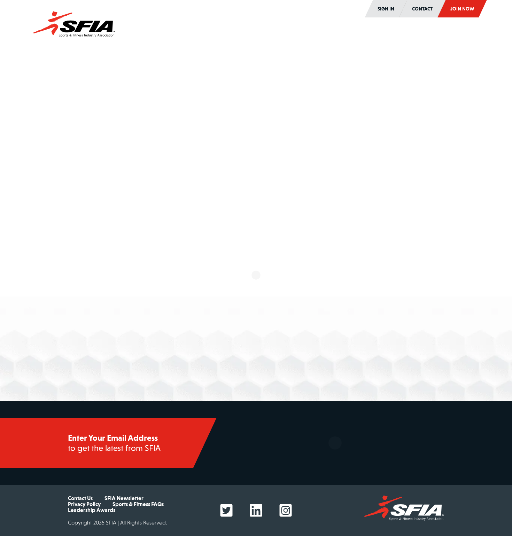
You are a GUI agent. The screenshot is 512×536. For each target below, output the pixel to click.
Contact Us (80, 498)
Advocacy (378, 34)
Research (271, 34)
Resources (431, 34)
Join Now (462, 9)
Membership (217, 34)
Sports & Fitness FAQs (138, 504)
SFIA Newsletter (123, 498)
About (164, 34)
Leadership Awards (91, 510)
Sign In (386, 9)
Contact (422, 9)
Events (324, 34)
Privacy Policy (84, 504)
